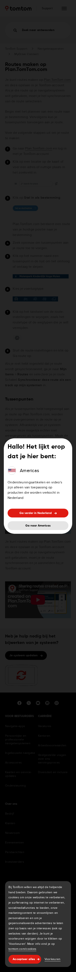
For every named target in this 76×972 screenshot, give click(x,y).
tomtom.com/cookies (22, 949)
